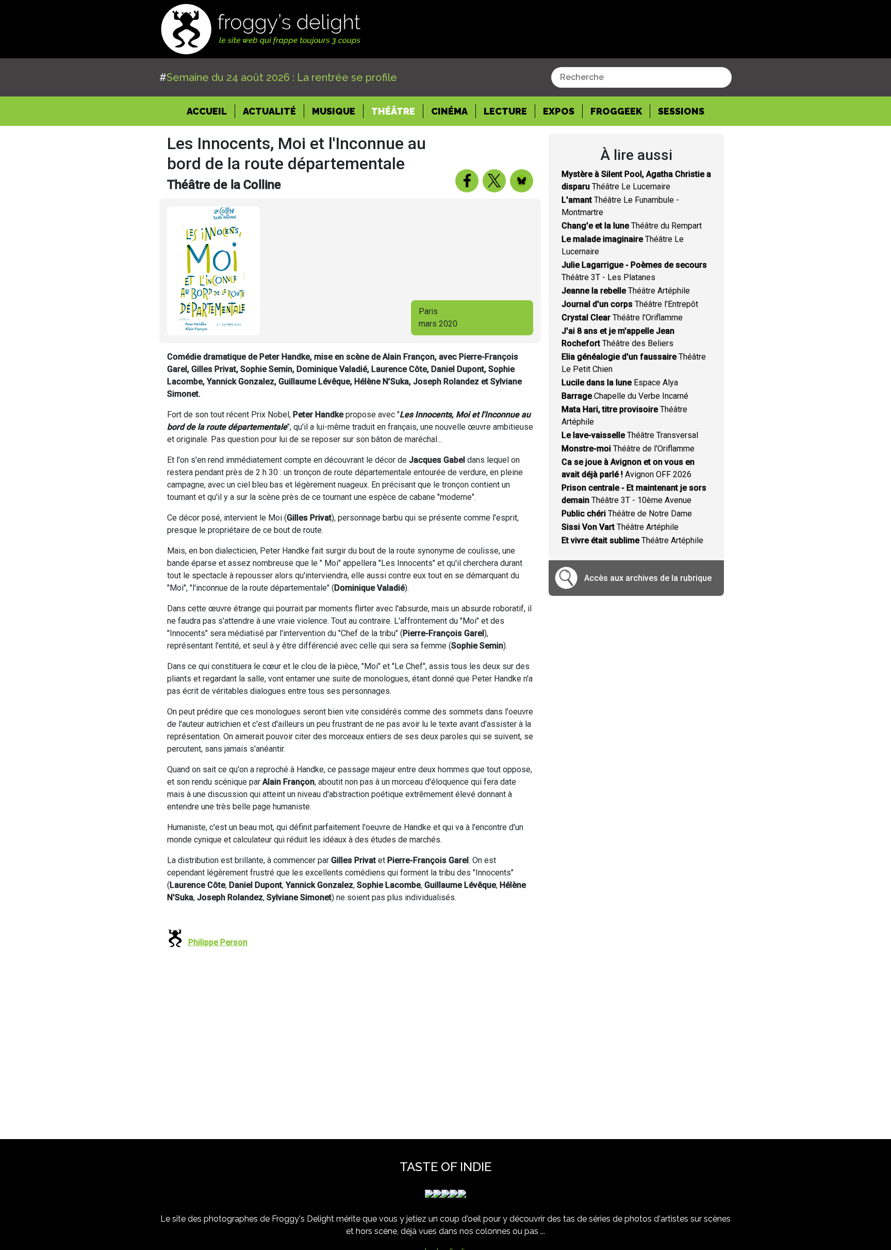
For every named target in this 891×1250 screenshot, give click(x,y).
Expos (558, 111)
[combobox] (641, 77)
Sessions (681, 111)
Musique (333, 111)
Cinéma (449, 111)
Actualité (269, 111)
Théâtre (393, 111)
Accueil (211, 111)
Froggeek (616, 111)
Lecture (505, 111)
